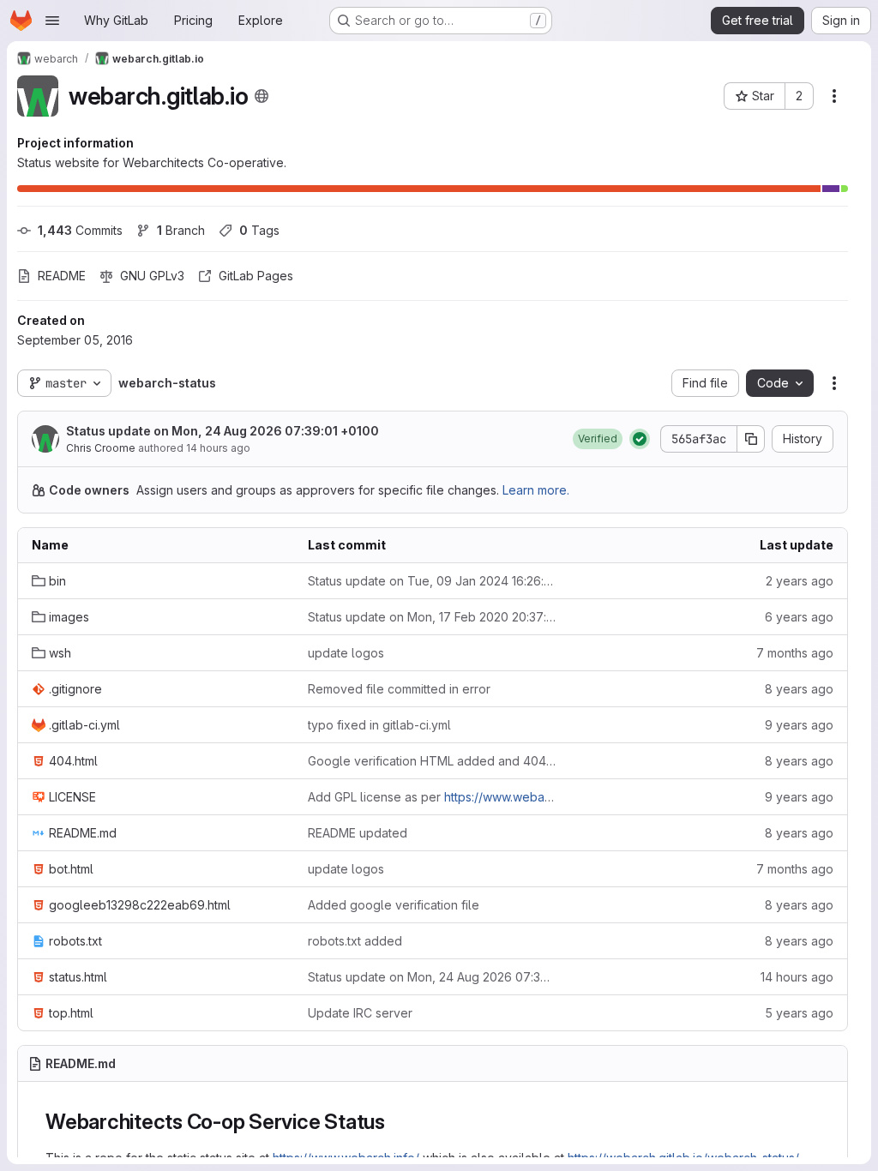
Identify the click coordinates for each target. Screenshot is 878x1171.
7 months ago (794, 653)
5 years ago (799, 1013)
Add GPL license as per (432, 797)
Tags (259, 230)
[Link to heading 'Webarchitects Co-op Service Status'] (396, 1121)
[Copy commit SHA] (751, 439)
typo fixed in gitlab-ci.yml (379, 725)
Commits (80, 230)
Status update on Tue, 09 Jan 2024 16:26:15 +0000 (432, 580)
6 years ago (799, 617)
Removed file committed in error (399, 689)
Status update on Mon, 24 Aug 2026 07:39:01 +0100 (222, 430)
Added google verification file (393, 905)
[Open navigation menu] (52, 20)
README (62, 275)
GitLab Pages (256, 275)
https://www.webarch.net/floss (529, 797)
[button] (597, 439)
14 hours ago (218, 447)
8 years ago (799, 689)
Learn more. (535, 490)
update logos (346, 653)
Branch (181, 230)
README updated (357, 833)
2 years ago (799, 580)
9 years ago (799, 725)
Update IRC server (360, 1013)
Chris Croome (100, 447)
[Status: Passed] (639, 439)
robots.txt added (355, 941)
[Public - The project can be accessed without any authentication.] (261, 96)
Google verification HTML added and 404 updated (432, 761)
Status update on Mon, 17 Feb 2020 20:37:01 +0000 (432, 617)
